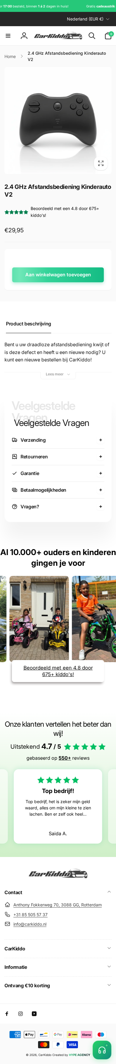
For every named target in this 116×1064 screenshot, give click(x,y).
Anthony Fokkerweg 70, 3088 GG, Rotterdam (57, 904)
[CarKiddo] (58, 877)
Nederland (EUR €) (85, 18)
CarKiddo (44, 1055)
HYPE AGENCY (79, 1055)
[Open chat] (102, 1050)
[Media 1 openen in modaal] (58, 120)
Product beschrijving (28, 324)
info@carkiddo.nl (29, 924)
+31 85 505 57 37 (30, 914)
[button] (8, 35)
